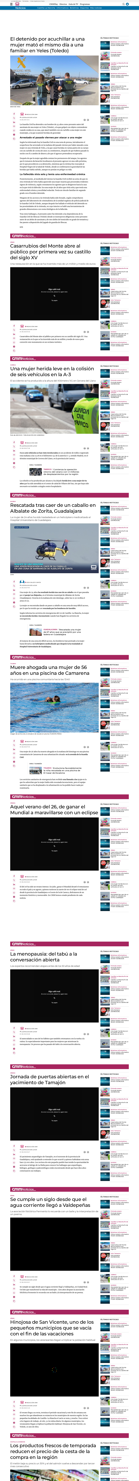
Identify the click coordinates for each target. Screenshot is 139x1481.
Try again (54, 300)
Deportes (84, 8)
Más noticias (96, 8)
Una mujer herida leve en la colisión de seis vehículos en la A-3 (119, 119)
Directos (63, 4)
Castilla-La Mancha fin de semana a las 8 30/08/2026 (119, 68)
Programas (85, 4)
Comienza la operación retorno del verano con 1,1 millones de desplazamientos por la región (61, 471)
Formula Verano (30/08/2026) (116, 55)
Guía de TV (74, 4)
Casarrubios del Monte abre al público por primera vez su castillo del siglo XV (119, 88)
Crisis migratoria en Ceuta (37, 1)
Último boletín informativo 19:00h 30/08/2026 (120, 76)
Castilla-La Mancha (46, 8)
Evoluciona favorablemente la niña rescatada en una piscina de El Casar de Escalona (62, 770)
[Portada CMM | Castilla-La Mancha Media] (17, 4)
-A (88, 120)
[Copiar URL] (54, 295)
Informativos (63, 8)
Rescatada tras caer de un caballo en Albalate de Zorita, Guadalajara (119, 130)
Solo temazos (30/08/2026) (115, 97)
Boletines (74, 8)
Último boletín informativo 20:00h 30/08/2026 (120, 44)
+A (84, 120)
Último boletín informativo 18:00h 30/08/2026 (120, 108)
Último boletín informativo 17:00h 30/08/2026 (120, 139)
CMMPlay (54, 4)
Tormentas (25, 1)
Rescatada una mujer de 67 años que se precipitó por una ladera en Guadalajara (62, 632)
